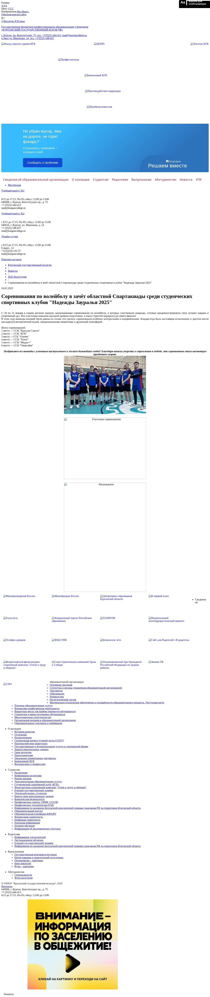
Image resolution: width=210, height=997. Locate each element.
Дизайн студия (9, 236)
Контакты (6, 886)
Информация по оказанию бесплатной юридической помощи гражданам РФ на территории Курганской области (77, 808)
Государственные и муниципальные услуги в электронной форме (51, 746)
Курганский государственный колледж (30, 265)
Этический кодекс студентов (30, 793)
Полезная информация (27, 822)
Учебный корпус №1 (12, 190)
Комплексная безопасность (29, 799)
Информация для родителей (30, 837)
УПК (199, 179)
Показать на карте (11, 259)
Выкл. (25, 11)
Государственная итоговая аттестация (35, 854)
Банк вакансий (22, 863)
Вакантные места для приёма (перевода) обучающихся (44, 711)
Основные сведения (61, 684)
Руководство (57, 696)
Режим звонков (23, 778)
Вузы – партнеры (24, 866)
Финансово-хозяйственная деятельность (36, 708)
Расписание (21, 772)
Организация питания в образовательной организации (45, 720)
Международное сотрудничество (32, 717)
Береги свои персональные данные (34, 796)
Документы (56, 690)
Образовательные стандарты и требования (38, 723)
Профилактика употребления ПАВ (34, 805)
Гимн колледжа (23, 752)
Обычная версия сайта (13, 14)
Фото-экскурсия (23, 877)
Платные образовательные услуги (33, 705)
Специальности (23, 874)
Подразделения (23, 737)
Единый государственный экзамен (33, 790)
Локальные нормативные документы (35, 758)
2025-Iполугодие (17, 276)
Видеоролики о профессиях (29, 764)
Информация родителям (28, 775)
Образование (57, 693)
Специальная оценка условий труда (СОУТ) (39, 740)
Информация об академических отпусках (37, 828)
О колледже (81, 179)
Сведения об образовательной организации (36, 179)
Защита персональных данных (31, 749)
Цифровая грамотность (27, 819)
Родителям (120, 179)
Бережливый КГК (24, 761)
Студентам (101, 179)
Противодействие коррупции (30, 743)
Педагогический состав (63, 699)
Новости (186, 179)
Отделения (20, 734)
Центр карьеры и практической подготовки (38, 857)
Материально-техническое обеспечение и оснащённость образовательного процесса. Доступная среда (107, 702)
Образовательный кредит (28, 811)
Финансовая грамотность (28, 816)
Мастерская (14, 185)
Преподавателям (23, 755)
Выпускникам (141, 179)
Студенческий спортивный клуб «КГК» (36, 784)
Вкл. (19, 11)
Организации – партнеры (28, 860)
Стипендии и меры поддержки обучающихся (39, 714)
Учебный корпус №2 (12, 213)
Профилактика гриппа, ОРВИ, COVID (36, 802)
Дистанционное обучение (28, 840)
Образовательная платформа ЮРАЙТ (35, 814)
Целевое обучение (24, 825)
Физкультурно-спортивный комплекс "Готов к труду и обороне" (50, 787)
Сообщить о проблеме (42, 162)
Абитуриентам (165, 179)
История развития (24, 731)
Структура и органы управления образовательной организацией (86, 687)
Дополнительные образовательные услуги (38, 781)
